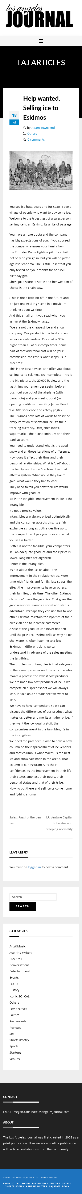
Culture (55, 1183)
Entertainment (19, 971)
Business (15, 959)
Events (14, 978)
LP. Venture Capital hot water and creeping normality (59, 823)
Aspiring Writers (20, 953)
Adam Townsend (43, 128)
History (14, 990)
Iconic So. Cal (11, 1183)
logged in (34, 867)
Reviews (15, 1028)
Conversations (19, 965)
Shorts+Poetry (19, 1040)
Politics (14, 1015)
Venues (14, 1059)
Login (65, 1186)
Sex (11, 1034)
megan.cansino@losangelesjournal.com (41, 1112)
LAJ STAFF (54, 1186)
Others (32, 134)
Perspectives (18, 1009)
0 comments (36, 139)
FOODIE (14, 984)
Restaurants (17, 1021)
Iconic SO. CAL (19, 996)
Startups (15, 1052)
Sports (14, 1046)
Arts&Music (17, 946)
